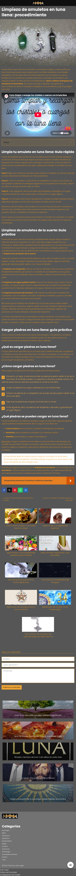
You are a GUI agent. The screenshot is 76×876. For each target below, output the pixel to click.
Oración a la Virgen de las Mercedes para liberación (58, 499)
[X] (9, 490)
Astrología (5, 830)
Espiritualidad (6, 841)
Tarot (4, 860)
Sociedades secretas (9, 854)
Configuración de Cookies (10, 875)
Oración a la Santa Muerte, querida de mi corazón (18, 499)
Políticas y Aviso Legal (16, 866)
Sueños (4, 857)
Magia (4, 844)
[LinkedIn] (25, 490)
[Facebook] (4, 490)
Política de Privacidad (8, 872)
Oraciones (5, 849)
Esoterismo (6, 836)
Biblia (4, 833)
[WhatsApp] (20, 490)
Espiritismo (6, 838)
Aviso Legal (4, 870)
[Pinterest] (14, 490)
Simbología (6, 852)
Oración (5, 846)
